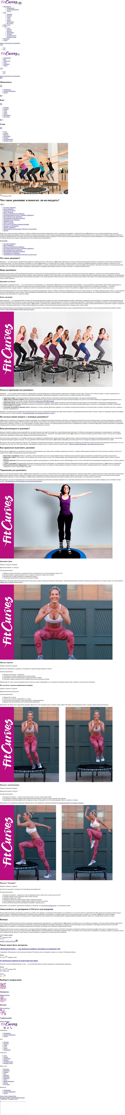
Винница (6, 1075)
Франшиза (6, 38)
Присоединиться (5, 995)
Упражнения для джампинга (11, 219)
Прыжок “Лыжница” (9, 227)
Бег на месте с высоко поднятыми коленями (16, 224)
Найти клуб (6, 25)
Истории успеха (11, 37)
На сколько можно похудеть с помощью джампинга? (18, 215)
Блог (4, 12)
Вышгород (6, 1078)
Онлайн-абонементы (13, 9)
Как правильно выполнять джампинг (14, 218)
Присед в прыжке (8, 223)
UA (4, 48)
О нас (5, 26)
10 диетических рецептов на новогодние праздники (19, 961)
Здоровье (9, 14)
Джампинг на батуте (9, 210)
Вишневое (6, 1076)
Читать (2, 955)
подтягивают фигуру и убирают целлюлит (71, 803)
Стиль (8, 19)
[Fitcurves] (9, 3)
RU (1, 44)
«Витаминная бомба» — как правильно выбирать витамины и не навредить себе (30, 949)
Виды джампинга (8, 209)
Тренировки (10, 22)
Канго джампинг (8, 212)
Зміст (2, 204)
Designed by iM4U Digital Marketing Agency (12, 1097)
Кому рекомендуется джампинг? (12, 216)
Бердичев (6, 1069)
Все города (6, 1084)
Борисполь (6, 1070)
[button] (9, 941)
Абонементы (7, 6)
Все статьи (10, 23)
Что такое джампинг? (9, 207)
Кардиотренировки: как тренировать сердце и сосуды (38, 413)
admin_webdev (8, 935)
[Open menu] (20, 3)
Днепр (5, 1079)
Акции (5, 40)
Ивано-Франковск (8, 1081)
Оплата (9, 11)
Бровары (5, 1072)
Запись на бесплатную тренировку (10, 43)
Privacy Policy (4, 1096)
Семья (8, 17)
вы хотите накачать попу (49, 905)
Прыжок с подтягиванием (11, 226)
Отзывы (9, 29)
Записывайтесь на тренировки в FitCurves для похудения (19, 229)
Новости (9, 31)
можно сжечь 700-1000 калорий (44, 401)
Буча (4, 1073)
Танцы (9, 20)
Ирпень (5, 1083)
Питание (9, 15)
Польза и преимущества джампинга (13, 213)
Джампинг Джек (8, 221)
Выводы (5, 230)
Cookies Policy (12, 1096)
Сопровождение (11, 35)
